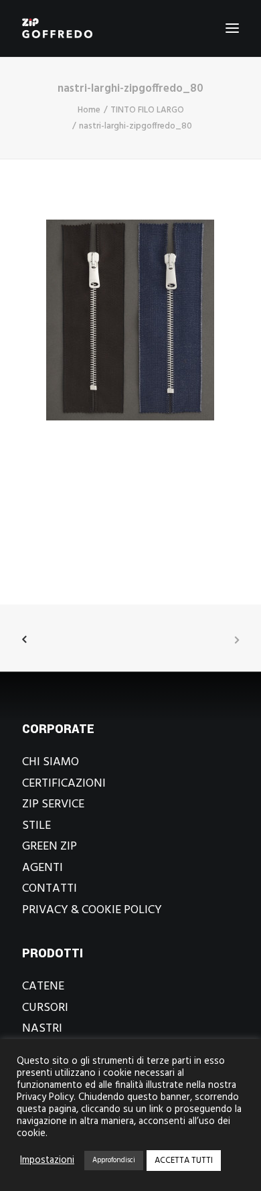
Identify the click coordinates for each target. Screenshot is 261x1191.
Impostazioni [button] (47, 1161)
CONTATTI (49, 888)
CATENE (43, 986)
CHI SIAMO (50, 762)
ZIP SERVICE (53, 804)
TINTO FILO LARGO (147, 110)
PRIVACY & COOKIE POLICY (92, 910)
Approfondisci (113, 1160)
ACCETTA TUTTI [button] (184, 1161)
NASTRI (42, 1028)
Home (89, 110)
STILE (36, 826)
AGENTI (42, 868)
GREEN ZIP (49, 846)
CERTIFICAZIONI (64, 783)
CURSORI (45, 1008)
